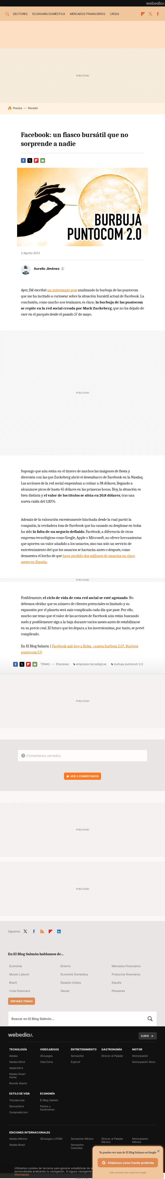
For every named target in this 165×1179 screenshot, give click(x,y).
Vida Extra (46, 1061)
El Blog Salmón (49, 1100)
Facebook (157, 13)
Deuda (65, 991)
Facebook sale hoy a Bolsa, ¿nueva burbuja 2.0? (88, 646)
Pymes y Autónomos (47, 1108)
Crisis (114, 14)
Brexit (13, 982)
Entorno (66, 966)
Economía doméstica (48, 14)
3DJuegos (46, 1055)
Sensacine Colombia (77, 1146)
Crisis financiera (19, 991)
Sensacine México (82, 1138)
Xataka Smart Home (17, 1075)
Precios (17, 108)
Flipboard (142, 13)
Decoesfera (16, 1106)
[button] (49, 268)
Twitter (150, 13)
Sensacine (77, 1055)
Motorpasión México (140, 1140)
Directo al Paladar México (112, 1140)
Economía (15, 966)
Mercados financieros (87, 14)
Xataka (13, 1055)
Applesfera (16, 1068)
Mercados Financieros (126, 966)
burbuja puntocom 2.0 (128, 664)
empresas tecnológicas (91, 664)
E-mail (42, 160)
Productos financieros (126, 974)
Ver (84, 776)
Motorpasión (140, 1055)
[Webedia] (155, 3)
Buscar (150, 1018)
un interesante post (62, 290)
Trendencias (17, 1100)
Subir (145, 1035)
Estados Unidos (71, 982)
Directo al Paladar (112, 1055)
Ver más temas (21, 1001)
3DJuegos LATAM (51, 1138)
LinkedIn (59, 930)
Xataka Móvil (17, 1061)
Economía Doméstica (74, 974)
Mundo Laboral (19, 974)
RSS (42, 930)
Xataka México (18, 1138)
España (116, 982)
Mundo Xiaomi (18, 1083)
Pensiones (118, 991)
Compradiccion (18, 1112)
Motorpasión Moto (144, 1061)
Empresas (62, 664)
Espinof (75, 1061)
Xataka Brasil (17, 1144)
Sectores (20, 14)
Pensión (33, 108)
